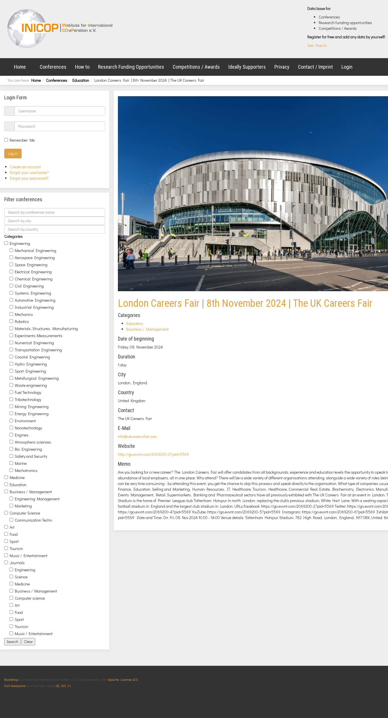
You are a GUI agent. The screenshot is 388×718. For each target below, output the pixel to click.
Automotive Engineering (35, 300)
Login (346, 67)
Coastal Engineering (32, 357)
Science (21, 577)
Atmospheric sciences (33, 442)
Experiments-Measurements (38, 335)
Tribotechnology (28, 399)
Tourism (16, 548)
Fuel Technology (28, 392)
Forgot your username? (29, 172)
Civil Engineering (29, 286)
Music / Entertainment (28, 555)
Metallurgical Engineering (37, 378)
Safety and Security (31, 456)
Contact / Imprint (315, 67)
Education (80, 80)
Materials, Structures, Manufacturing (46, 328)
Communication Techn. (34, 520)
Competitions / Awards (196, 67)
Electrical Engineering (33, 271)
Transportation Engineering (38, 349)
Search (12, 641)
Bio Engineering (28, 449)
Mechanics (24, 314)
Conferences (53, 67)
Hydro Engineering (31, 364)
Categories (13, 236)
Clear (28, 641)
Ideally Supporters (247, 67)
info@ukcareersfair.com (137, 436)
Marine (21, 463)
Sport (14, 541)
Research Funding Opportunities (131, 67)
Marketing (23, 506)
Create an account (26, 166)
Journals (17, 562)
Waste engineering (31, 385)
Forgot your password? (29, 178)
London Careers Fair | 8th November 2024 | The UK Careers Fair (245, 303)
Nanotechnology (28, 428)
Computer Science (25, 513)
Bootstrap (11, 679)
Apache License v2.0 (123, 679)
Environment (25, 420)
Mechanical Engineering (35, 250)
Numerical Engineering (34, 342)
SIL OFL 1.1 (63, 685)
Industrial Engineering (34, 307)
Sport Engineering (30, 371)
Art (12, 527)
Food (14, 534)
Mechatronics (26, 470)
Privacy (281, 67)
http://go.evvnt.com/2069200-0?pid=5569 (153, 454)
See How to (317, 45)
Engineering (20, 243)
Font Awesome (15, 685)
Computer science (30, 598)
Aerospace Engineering (35, 257)
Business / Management (31, 491)
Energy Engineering (32, 413)
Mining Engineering (32, 406)
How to (82, 67)
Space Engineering (31, 264)
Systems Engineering (33, 293)
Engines (21, 435)
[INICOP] (60, 28)
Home (20, 67)
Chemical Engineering (34, 279)
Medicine (17, 477)
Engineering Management (37, 498)
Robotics (22, 321)
